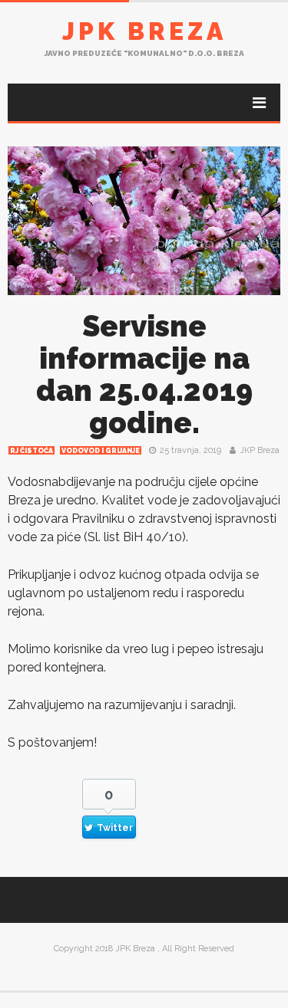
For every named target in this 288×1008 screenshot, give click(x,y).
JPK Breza (144, 31)
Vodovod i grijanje (100, 451)
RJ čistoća (31, 451)
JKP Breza (260, 450)
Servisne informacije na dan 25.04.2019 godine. (144, 374)
